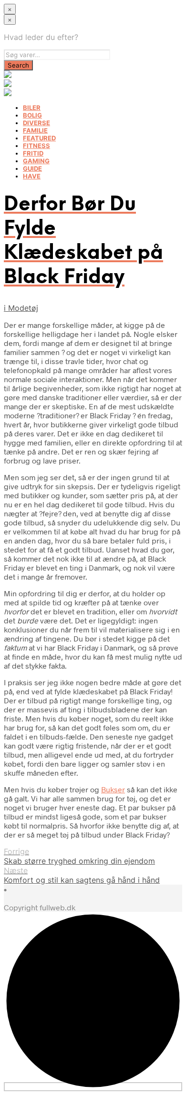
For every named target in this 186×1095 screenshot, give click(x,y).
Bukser (113, 789)
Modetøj (23, 308)
